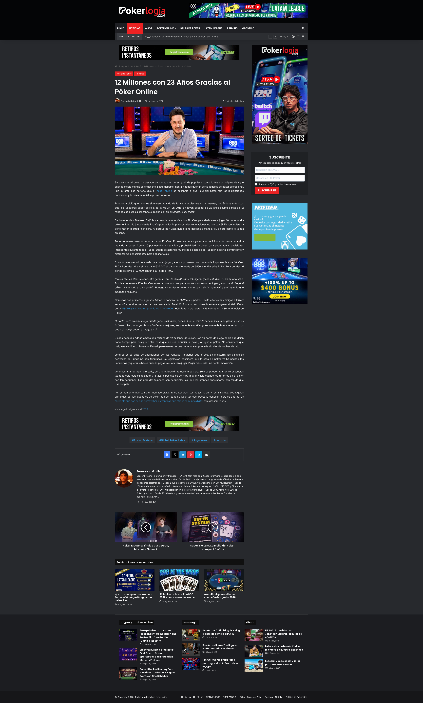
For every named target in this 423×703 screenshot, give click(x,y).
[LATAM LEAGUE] (179, 52)
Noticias (134, 28)
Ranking (232, 28)
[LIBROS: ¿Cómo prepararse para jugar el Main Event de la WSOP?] (191, 664)
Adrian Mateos (143, 440)
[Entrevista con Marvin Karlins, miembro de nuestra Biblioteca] (254, 651)
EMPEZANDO (229, 697)
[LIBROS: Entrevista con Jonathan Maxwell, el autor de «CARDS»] (254, 635)
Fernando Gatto (128, 101)
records (220, 440)
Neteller (279, 697)
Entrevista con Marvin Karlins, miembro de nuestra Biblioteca (284, 648)
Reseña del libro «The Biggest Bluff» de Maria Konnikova (220, 646)
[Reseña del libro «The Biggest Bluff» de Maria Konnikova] (191, 649)
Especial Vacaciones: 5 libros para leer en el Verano (282, 662)
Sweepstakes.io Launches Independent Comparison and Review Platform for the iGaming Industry (158, 635)
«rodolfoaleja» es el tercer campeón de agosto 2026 (220, 595)
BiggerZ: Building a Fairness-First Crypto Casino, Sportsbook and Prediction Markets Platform (157, 655)
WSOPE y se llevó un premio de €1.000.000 (147, 308)
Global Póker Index (173, 440)
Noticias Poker (132, 66)
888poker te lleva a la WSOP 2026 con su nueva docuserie (177, 595)
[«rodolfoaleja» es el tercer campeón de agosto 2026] (224, 580)
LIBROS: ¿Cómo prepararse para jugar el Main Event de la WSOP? (220, 663)
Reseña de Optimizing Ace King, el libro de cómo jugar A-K (221, 632)
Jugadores (200, 440)
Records (140, 73)
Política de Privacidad (296, 697)
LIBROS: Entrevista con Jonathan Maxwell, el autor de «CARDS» (283, 634)
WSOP (148, 28)
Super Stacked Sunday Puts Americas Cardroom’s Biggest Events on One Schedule (158, 672)
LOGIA (241, 697)
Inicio (120, 28)
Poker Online (165, 28)
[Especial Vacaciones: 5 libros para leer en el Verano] (254, 665)
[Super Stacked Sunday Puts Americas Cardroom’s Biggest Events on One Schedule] (128, 673)
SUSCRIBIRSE (267, 190)
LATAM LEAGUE (213, 28)
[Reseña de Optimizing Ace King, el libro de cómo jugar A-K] (191, 635)
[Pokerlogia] (142, 11)
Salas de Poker (190, 28)
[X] (142, 502)
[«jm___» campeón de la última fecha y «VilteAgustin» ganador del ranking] (134, 580)
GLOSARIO (248, 28)
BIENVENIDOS (213, 697)
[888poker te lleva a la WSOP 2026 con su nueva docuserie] (179, 580)
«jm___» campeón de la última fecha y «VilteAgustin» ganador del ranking (134, 597)
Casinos (269, 697)
